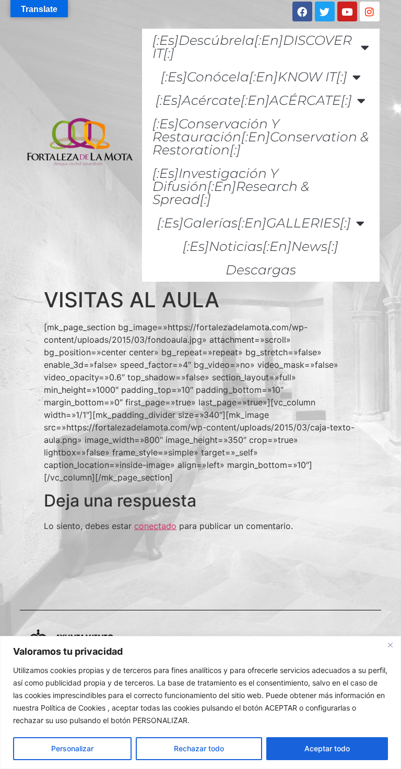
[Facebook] (302, 11)
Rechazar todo (199, 748)
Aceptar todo (327, 748)
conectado (155, 526)
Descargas (261, 270)
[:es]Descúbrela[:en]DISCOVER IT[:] (252, 46)
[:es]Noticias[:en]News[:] (260, 246)
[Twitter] (325, 11)
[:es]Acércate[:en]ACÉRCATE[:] (254, 100)
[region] (200, 702)
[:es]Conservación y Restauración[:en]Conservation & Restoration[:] (260, 137)
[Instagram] (370, 11)
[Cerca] (390, 645)
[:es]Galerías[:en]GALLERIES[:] (254, 223)
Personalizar (72, 748)
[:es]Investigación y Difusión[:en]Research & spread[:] (230, 186)
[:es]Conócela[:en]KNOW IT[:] (254, 77)
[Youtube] (347, 11)
